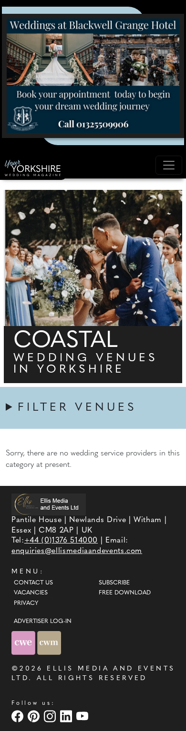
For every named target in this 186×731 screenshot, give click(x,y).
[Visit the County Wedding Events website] (24, 642)
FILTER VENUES (77, 408)
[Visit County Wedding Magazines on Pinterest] (35, 716)
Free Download (125, 593)
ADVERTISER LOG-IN (43, 621)
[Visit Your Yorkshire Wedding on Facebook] (18, 716)
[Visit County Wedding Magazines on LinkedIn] (67, 716)
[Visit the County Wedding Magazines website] (49, 642)
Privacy (26, 603)
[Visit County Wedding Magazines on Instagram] (51, 716)
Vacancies (31, 593)
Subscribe (114, 583)
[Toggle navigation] (168, 165)
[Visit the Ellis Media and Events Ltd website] (48, 504)
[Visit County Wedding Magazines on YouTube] (83, 716)
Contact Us (33, 583)
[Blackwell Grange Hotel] (93, 75)
